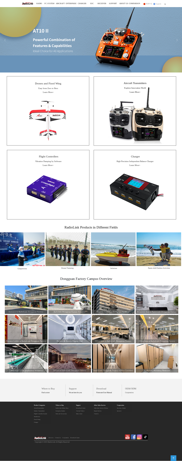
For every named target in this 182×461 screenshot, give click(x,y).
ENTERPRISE (71, 3)
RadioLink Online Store (62, 408)
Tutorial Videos (80, 411)
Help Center (79, 414)
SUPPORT (113, 3)
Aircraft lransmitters (39, 408)
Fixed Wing (37, 419)
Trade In (96, 414)
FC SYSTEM (49, 3)
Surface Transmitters (39, 411)
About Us (50, 437)
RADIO (39, 3)
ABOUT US (123, 3)
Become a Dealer (121, 408)
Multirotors (37, 416)
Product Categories (39, 405)
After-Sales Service (100, 405)
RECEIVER (102, 3)
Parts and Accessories (61, 414)
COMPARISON (134, 3)
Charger (36, 422)
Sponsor (119, 411)
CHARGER (82, 3)
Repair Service (97, 411)
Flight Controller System (40, 414)
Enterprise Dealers (60, 411)
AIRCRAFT (60, 3)
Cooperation (120, 405)
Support (78, 405)
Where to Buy (60, 405)
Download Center (80, 408)
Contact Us (58, 437)
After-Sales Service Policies (101, 408)
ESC (92, 3)
